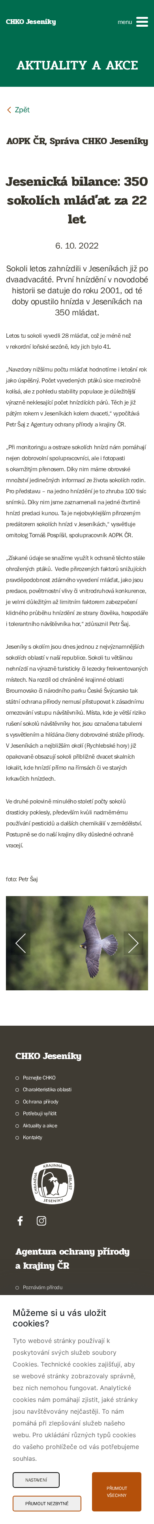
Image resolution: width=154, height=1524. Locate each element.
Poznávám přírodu (42, 1287)
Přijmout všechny (117, 1492)
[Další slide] (133, 943)
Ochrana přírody (40, 1101)
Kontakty (32, 1137)
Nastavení (36, 1480)
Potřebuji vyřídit (39, 1113)
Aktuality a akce (40, 1125)
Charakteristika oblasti (47, 1089)
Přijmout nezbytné (47, 1503)
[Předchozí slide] (20, 943)
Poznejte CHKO (39, 1077)
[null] (18, 109)
